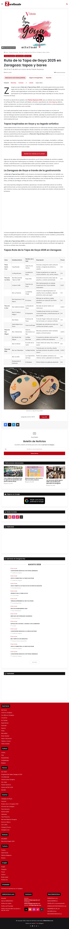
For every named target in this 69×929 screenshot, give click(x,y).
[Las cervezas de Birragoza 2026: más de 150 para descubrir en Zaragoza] (55, 472)
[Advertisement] (34, 212)
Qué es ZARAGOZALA (7, 901)
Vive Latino (4, 824)
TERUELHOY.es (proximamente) (56, 903)
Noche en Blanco (6, 822)
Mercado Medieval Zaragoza (9, 819)
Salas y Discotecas (6, 738)
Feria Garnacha (5, 809)
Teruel (3, 872)
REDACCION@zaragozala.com (32, 900)
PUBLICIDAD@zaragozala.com (32, 903)
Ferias (2, 730)
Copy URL (44, 417)
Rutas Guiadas (5, 736)
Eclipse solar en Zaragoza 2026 (9, 804)
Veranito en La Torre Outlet (19, 593)
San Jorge (4, 782)
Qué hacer (28, 56)
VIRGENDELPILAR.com (53, 908)
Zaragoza (3, 869)
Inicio (6, 52)
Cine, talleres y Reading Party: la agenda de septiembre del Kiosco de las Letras (13, 479)
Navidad (3, 790)
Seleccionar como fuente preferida (15, 77)
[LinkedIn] (13, 424)
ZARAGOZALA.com (52, 898)
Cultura (3, 752)
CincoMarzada (5, 777)
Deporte (3, 728)
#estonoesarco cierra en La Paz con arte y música (34, 479)
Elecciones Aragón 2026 (7, 841)
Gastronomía (19, 56)
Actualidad (4, 838)
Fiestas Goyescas (13, 52)
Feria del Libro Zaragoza (7, 806)
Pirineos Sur (4, 879)
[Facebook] (5, 424)
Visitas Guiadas (5, 743)
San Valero (4, 771)
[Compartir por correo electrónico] (17, 424)
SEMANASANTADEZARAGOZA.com (56, 906)
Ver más (34, 662)
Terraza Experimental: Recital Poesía (22, 601)
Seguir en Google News (36, 77)
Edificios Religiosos (6, 855)
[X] (9, 424)
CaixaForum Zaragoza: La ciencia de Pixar (24, 631)
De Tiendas (4, 720)
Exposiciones (5, 757)
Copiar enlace (39, 82)
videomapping (53, 102)
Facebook (21, 82)
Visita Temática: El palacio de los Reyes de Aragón (26, 586)
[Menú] (2, 4)
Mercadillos (4, 733)
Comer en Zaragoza (6, 712)
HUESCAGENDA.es (52, 901)
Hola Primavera (5, 817)
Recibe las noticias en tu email (34, 154)
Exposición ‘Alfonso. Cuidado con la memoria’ (25, 623)
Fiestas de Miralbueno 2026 (19, 608)
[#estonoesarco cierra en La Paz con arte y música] (34, 471)
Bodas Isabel (4, 877)
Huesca (3, 874)
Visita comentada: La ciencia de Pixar (22, 578)
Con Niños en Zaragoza (7, 715)
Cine (2, 755)
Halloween (4, 814)
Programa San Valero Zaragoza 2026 (11, 774)
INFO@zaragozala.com (35, 905)
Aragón (3, 866)
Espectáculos (4, 723)
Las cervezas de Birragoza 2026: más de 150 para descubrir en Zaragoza (54, 481)
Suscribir (48, 77)
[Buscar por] (67, 4)
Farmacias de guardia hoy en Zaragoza (11, 888)
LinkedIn (31, 82)
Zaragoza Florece (6, 827)
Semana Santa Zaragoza (8, 779)
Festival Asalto (5, 811)
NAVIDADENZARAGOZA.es (54, 913)
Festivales (4, 725)
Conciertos (4, 717)
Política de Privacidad (7, 906)
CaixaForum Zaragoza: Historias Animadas (24, 570)
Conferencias (5, 760)
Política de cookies (6, 903)
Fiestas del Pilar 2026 (7, 787)
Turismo (3, 850)
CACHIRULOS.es (51, 911)
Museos (3, 763)
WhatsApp (13, 82)
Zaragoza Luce (5, 829)
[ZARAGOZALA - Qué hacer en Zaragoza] (13, 4)
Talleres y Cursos (6, 741)
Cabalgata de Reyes (6, 798)
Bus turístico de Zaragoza (19, 639)
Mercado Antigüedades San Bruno (21, 616)
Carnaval (3, 801)
